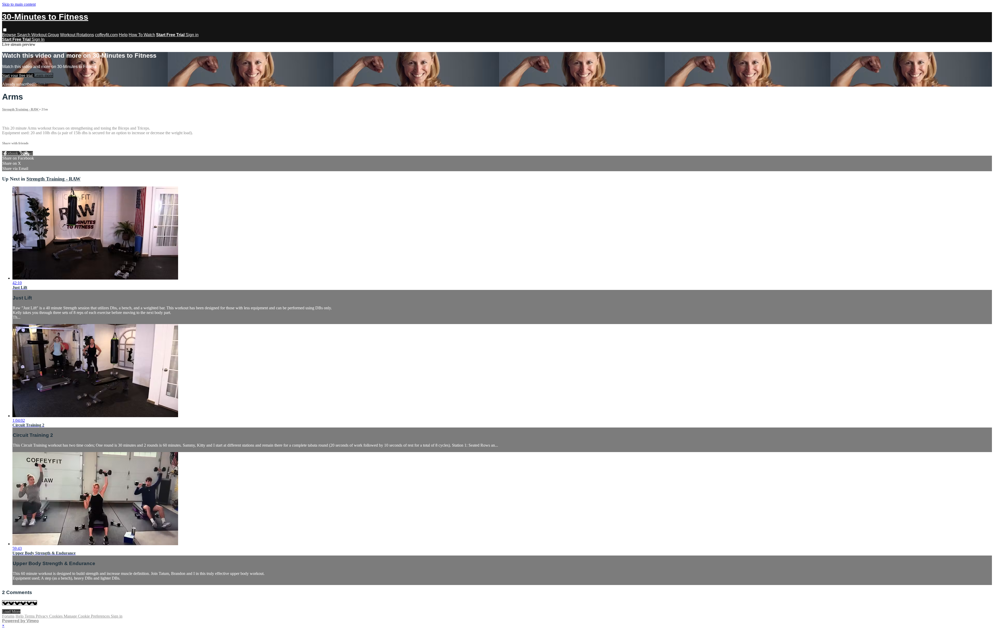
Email (28, 153)
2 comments (12, 119)
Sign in (192, 35)
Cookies (56, 616)
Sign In (38, 39)
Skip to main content (19, 4)
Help (123, 35)
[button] (4, 30)
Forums (8, 616)
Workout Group (45, 35)
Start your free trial (18, 75)
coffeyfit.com (106, 35)
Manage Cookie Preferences (87, 616)
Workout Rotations (77, 35)
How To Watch (142, 35)
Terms (30, 616)
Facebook (10, 153)
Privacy (42, 616)
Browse (9, 35)
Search (24, 35)
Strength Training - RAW (20, 109)
